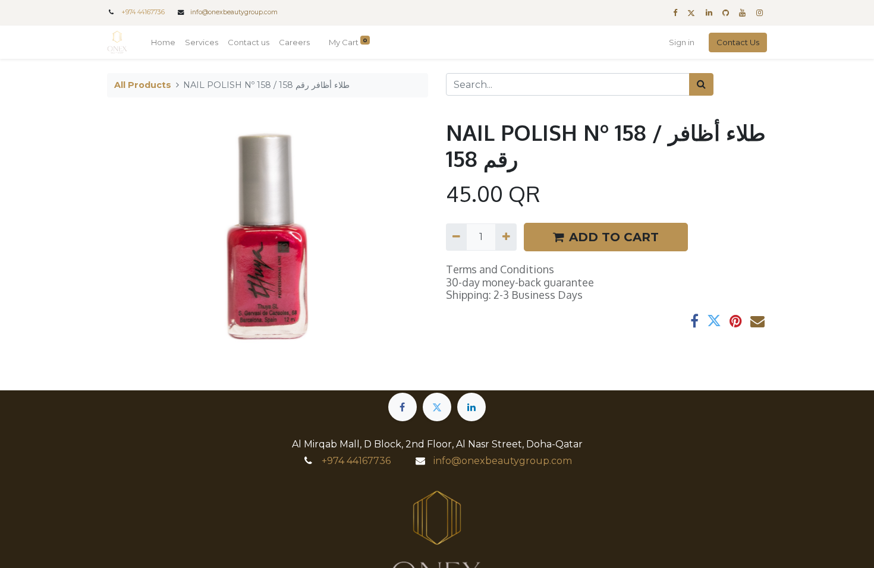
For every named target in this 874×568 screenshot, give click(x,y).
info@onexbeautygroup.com (234, 12)
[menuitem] (163, 42)
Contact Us (737, 42)
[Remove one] (456, 237)
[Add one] (505, 237)
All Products (142, 85)
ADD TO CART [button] (614, 237)
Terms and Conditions (500, 269)
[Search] (701, 84)
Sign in (681, 42)
